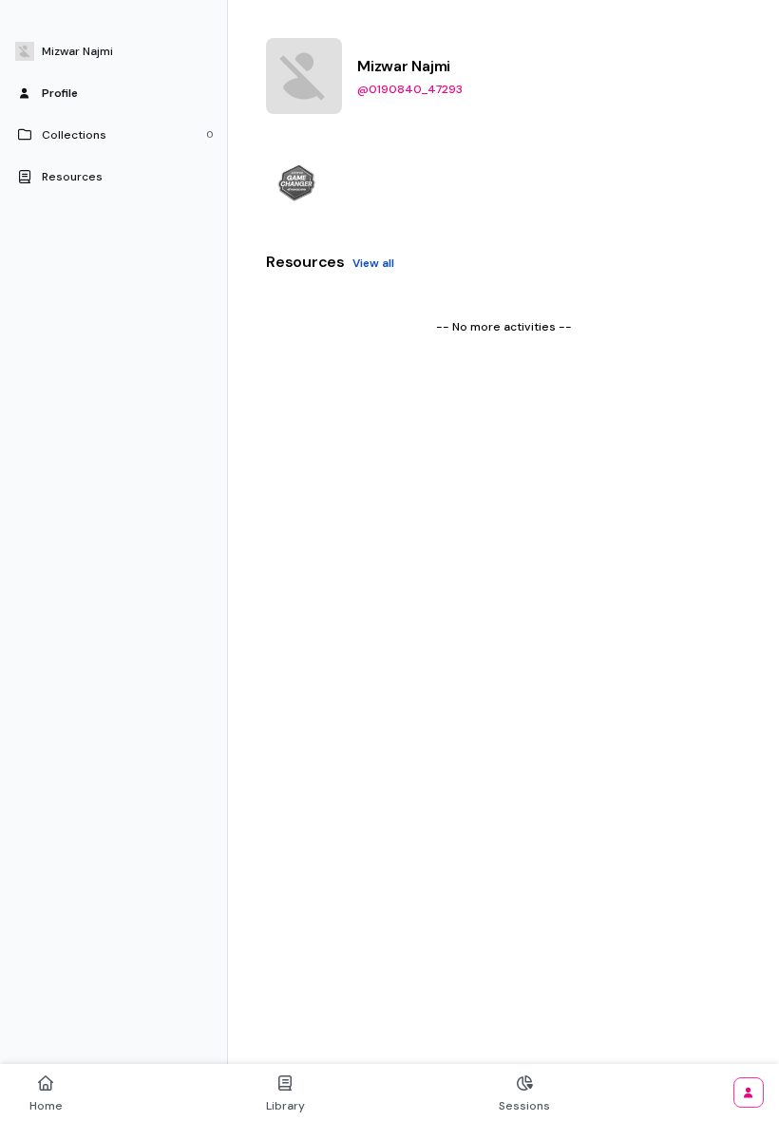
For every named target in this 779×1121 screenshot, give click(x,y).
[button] (114, 51)
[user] (748, 1092)
